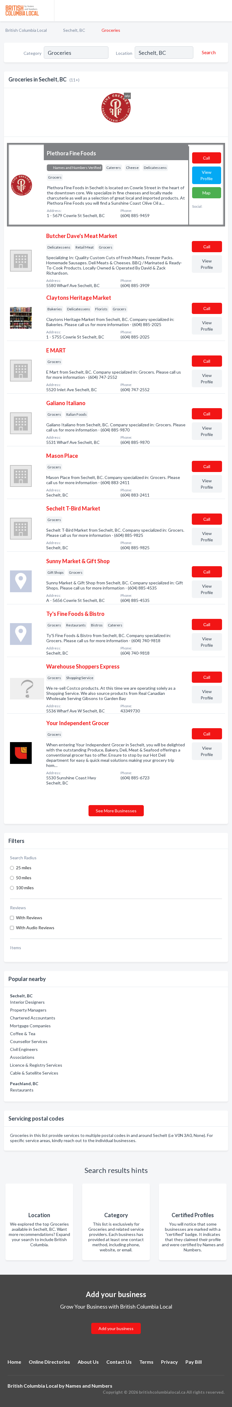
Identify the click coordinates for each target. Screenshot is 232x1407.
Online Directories (49, 1362)
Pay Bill (193, 1362)
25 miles (23, 867)
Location (124, 53)
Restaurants (22, 1089)
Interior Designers (27, 1002)
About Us (88, 1362)
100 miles (25, 887)
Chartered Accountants (32, 1017)
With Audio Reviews (35, 927)
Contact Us (119, 1362)
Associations (22, 1057)
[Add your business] (116, 1321)
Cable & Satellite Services (34, 1072)
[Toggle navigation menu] (224, 11)
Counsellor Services (28, 1041)
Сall (206, 157)
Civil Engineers (24, 1049)
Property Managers (28, 1009)
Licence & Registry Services (36, 1065)
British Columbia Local (26, 30)
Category (32, 53)
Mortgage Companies (30, 1025)
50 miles (23, 877)
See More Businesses (116, 810)
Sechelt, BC (74, 30)
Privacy (169, 1362)
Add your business (116, 1328)
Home (14, 1362)
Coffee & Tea (22, 1033)
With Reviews (29, 917)
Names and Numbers (89, 1386)
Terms (146, 1362)
